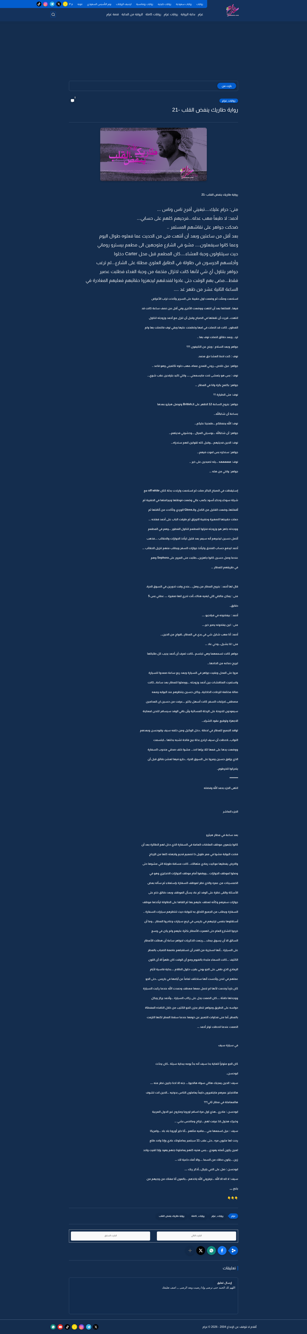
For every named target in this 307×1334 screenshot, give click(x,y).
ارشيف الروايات (123, 4)
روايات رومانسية (144, 4)
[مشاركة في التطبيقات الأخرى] (190, 1250)
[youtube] (60, 1327)
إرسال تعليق (224, 1282)
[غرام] (232, 10)
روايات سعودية (184, 4)
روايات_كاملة (197, 1216)
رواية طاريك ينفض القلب (171, 1216)
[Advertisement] (153, 53)
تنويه (79, 4)
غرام (200, 14)
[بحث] (53, 14)
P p (71, 4)
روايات (199, 4)
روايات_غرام (228, 100)
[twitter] (58, 4)
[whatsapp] (53, 1327)
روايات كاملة (153, 14)
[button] (222, 1250)
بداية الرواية (188, 14)
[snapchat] (65, 4)
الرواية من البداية (132, 14)
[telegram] (52, 4)
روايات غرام (171, 14)
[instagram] (45, 4)
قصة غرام (112, 14)
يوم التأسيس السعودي (99, 4)
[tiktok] (39, 4)
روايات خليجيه (164, 4)
